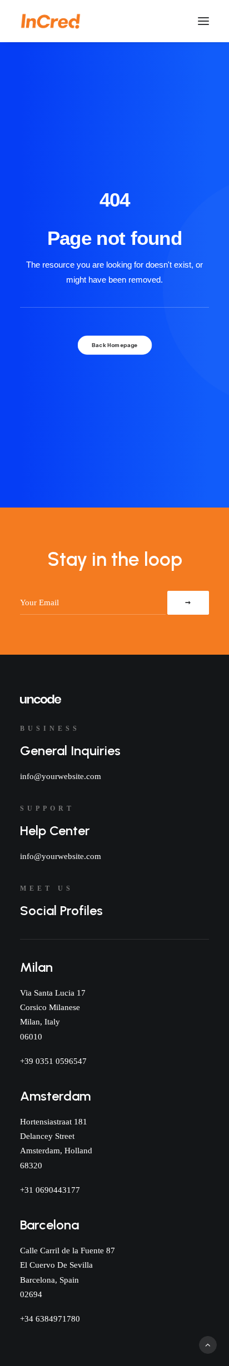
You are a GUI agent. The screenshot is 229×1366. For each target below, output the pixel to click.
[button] (203, 21)
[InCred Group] (50, 21)
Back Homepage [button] (114, 345)
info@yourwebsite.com (60, 776)
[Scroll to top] (208, 1344)
